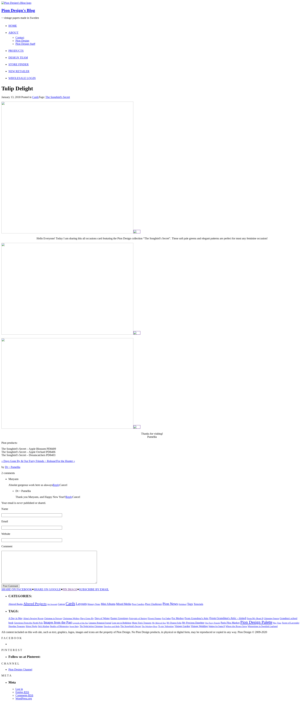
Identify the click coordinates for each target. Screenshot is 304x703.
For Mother (178, 618)
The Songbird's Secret (57, 97)
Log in (19, 689)
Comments (24, 695)
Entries (22, 692)
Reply (56, 484)
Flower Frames (154, 618)
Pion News (170, 604)
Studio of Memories (59, 626)
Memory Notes (93, 604)
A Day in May (15, 618)
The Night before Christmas (91, 626)
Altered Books (15, 604)
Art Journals (52, 604)
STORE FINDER (18, 64)
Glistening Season (271, 618)
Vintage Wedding (199, 626)
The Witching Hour (149, 626)
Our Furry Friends (212, 623)
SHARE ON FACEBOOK (16, 589)
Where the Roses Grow (236, 626)
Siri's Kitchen (43, 626)
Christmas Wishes (71, 618)
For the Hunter (65, 461)
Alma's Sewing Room (33, 618)
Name (4, 508)
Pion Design (22, 40)
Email (4, 521)
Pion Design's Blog (18, 10)
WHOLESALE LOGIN (22, 78)
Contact (19, 37)
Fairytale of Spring (138, 618)
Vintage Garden (182, 626)
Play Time (277, 623)
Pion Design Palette (256, 622)
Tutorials (198, 604)
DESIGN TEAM (18, 57)
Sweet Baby (74, 626)
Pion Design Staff (25, 43)
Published (182, 604)
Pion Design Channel (20, 669)
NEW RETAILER (18, 71)
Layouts (81, 604)
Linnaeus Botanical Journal (100, 623)
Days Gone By (87, 618)
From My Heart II (255, 618)
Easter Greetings (119, 618)
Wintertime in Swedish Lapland (263, 626)
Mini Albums (108, 604)
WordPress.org (23, 698)
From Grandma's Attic (197, 618)
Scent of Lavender (290, 622)
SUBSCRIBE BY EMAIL (94, 589)
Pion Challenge (153, 604)
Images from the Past (58, 622)
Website (5, 533)
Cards (35, 97)
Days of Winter (102, 618)
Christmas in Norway (53, 618)
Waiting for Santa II (216, 626)
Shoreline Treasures (16, 626)
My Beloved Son (159, 623)
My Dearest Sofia (174, 623)
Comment (6, 546)
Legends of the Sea (80, 623)
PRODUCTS (16, 50)
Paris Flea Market (230, 622)
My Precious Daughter (193, 622)
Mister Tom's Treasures (141, 623)
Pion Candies (138, 604)
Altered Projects (35, 604)
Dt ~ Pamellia (12, 467)
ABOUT (13, 32)
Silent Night (31, 626)
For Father (166, 618)
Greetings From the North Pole (28, 623)
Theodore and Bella (112, 626)
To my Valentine (166, 626)
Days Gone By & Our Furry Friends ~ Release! (28, 461)
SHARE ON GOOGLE (47, 589)
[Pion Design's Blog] (16, 2)
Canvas (61, 604)
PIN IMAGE (70, 589)
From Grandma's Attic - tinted (227, 618)
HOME (12, 25)
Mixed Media (123, 603)
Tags (190, 604)
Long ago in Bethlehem (121, 623)
